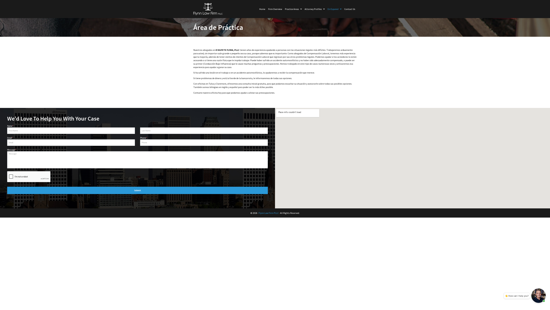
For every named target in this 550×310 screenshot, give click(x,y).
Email (10, 138)
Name (10, 126)
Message (11, 150)
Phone (143, 138)
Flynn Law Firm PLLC (269, 213)
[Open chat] (538, 295)
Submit (137, 190)
